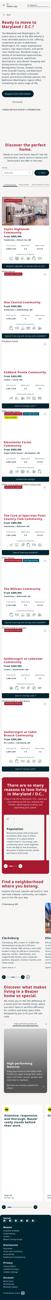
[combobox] (17, 173)
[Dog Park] (34, 761)
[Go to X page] (22, 1221)
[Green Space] (22, 258)
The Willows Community (22, 589)
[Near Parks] (28, 258)
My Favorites (8, 1284)
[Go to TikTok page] (16, 1221)
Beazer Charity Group (12, 1239)
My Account (8, 1281)
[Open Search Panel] (28, 5)
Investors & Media (11, 1231)
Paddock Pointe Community (25, 372)
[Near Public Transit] (28, 328)
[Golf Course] (11, 544)
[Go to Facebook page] (5, 1221)
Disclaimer (18, 102)
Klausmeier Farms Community (17, 443)
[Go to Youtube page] (27, 1221)
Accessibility (8, 1254)
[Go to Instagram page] (10, 1221)
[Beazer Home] (12, 5)
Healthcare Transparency (14, 1257)
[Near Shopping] (34, 258)
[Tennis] (22, 544)
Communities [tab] (10, 184)
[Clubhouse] (39, 544)
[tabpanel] (25, 482)
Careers (6, 1236)
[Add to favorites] (45, 201)
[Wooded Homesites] (17, 258)
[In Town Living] (34, 398)
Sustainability (9, 1233)
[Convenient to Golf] (22, 328)
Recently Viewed (10, 1287)
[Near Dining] (39, 258)
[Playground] (39, 328)
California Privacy (11, 1269)
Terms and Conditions (13, 1251)
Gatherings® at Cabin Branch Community (20, 733)
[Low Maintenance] (34, 688)
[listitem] (22, 1153)
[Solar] (11, 471)
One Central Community (22, 302)
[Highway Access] (34, 328)
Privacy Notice (9, 1266)
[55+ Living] (39, 688)
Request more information (18, 94)
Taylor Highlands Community (17, 230)
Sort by (4, 168)
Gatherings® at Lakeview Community (23, 660)
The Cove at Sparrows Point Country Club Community (25, 517)
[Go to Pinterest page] (33, 1221)
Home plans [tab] (24, 184)
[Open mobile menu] (4, 5)
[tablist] (25, 184)
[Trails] (11, 398)
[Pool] (11, 258)
